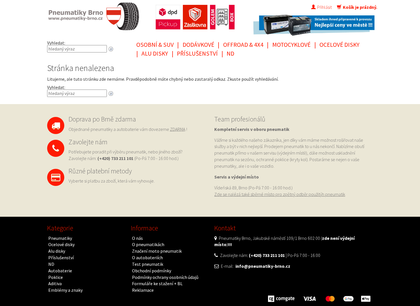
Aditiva (55, 283)
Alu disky (154, 53)
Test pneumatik (147, 264)
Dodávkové (198, 44)
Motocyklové (291, 44)
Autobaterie (60, 270)
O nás (137, 238)
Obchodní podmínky (151, 270)
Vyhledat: (56, 42)
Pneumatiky (60, 238)
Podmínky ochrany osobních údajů (165, 277)
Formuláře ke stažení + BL (157, 283)
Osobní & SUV (155, 44)
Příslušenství (197, 53)
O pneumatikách (148, 244)
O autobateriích (147, 257)
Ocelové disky (339, 44)
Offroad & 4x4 (243, 44)
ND (230, 53)
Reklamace (143, 290)
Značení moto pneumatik (157, 251)
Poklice (55, 277)
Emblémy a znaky (65, 290)
